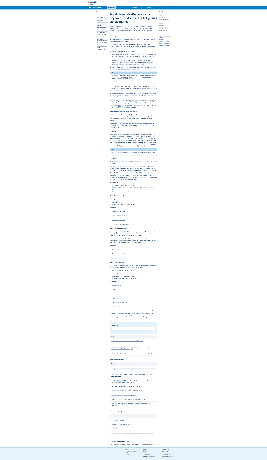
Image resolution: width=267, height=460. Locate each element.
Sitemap (128, 454)
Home (89, 7)
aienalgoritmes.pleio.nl (167, 456)
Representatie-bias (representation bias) (120, 224)
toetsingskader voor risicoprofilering (126, 142)
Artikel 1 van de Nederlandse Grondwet (138, 115)
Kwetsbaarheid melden (148, 456)
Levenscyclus (119, 7)
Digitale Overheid (166, 453)
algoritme (127, 32)
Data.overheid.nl (166, 454)
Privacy (145, 449)
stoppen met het (126, 77)
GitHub (132, 444)
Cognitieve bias (115, 289)
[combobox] (133, 328)
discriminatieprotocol (146, 77)
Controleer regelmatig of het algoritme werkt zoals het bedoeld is (128, 390)
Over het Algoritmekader (131, 451)
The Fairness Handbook (117, 420)
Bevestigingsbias (115, 294)
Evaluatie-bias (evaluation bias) (119, 220)
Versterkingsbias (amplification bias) (120, 215)
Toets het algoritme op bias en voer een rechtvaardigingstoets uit (128, 399)
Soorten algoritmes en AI (99, 7)
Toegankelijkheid (147, 454)
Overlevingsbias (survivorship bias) (119, 302)
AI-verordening (150, 7)
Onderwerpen (111, 7)
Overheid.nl (165, 449)
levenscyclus (138, 317)
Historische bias (115, 249)
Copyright (145, 453)
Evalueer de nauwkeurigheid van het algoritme (123, 395)
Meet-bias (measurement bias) (118, 211)
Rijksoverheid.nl (166, 451)
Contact (127, 449)
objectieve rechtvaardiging (130, 102)
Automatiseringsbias (116, 285)
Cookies (145, 451)
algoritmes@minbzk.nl (148, 444)
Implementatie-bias (116, 298)
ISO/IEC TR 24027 (145, 168)
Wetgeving (115, 325)
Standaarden (114, 428)
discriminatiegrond (142, 54)
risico (113, 310)
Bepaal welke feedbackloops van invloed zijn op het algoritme (127, 386)
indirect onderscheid (120, 67)
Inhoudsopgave (163, 12)
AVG (149, 347)
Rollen (126, 7)
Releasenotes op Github (149, 458)
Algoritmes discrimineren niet (119, 353)
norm (139, 168)
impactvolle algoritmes (116, 118)
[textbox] (113, 328)
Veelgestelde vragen (130, 453)
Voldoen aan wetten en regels (137, 7)
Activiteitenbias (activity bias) (118, 253)
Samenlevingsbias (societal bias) (119, 258)
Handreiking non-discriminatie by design (122, 424)
